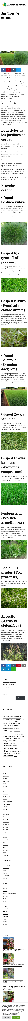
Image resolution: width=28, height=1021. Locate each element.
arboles (5, 778)
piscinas (5, 891)
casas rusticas (7, 804)
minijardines (6, 865)
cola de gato (5, 721)
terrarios (5, 911)
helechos (5, 733)
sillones (5, 906)
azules (4, 783)
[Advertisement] (14, 36)
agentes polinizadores (10, 716)
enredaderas (18, 725)
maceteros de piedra (9, 743)
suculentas (8, 756)
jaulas (19, 738)
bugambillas (6, 796)
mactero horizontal (17, 747)
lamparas (5, 850)
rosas (4, 901)
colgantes (6, 812)
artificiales (6, 781)
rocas (4, 898)
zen (4, 927)
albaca (19, 716)
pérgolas (17, 753)
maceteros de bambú (17, 742)
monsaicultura (7, 748)
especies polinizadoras (8, 728)
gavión (10, 731)
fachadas (5, 829)
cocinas (5, 809)
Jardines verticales (10, 738)
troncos (15, 756)
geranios (16, 731)
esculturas (6, 822)
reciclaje (5, 896)
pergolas (5, 886)
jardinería (20, 735)
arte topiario (7, 719)
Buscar (5, 695)
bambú (13, 719)
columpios (6, 814)
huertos (11, 733)
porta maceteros (8, 753)
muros (4, 870)
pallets (5, 878)
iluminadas (6, 840)
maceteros (6, 742)
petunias (15, 748)
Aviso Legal (6, 687)
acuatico (5, 773)
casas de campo (8, 801)
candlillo (23, 719)
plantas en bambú (16, 751)
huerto (5, 837)
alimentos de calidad (8, 718)
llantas (5, 852)
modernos (6, 868)
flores (6, 730)
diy (12, 725)
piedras (5, 888)
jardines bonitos (8, 736)
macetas (5, 855)
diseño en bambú (7, 725)
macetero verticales (7, 747)
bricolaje (5, 794)
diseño (5, 817)
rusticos (5, 904)
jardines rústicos (19, 736)
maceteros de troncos (10, 745)
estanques (16, 728)
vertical (5, 924)
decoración (13, 721)
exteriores (6, 827)
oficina (5, 873)
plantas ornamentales (9, 893)
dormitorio (6, 819)
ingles (4, 842)
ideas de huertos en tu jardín (9, 734)
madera (5, 858)
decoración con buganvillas (11, 723)
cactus (17, 719)
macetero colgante (13, 740)
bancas (5, 789)
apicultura (6, 776)
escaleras (6, 727)
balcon (5, 786)
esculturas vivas (15, 727)
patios (4, 881)
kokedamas (5, 740)
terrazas (5, 914)
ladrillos (5, 847)
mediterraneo (7, 860)
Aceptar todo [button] (16, 1017)
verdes (5, 921)
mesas (5, 863)
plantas (7, 751)
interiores (5, 845)
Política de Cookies (8, 684)
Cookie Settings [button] (6, 1017)
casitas (5, 806)
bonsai (5, 791)
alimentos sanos (17, 718)
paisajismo (6, 875)
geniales (5, 835)
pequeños (6, 883)
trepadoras (6, 916)
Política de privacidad (9, 682)
